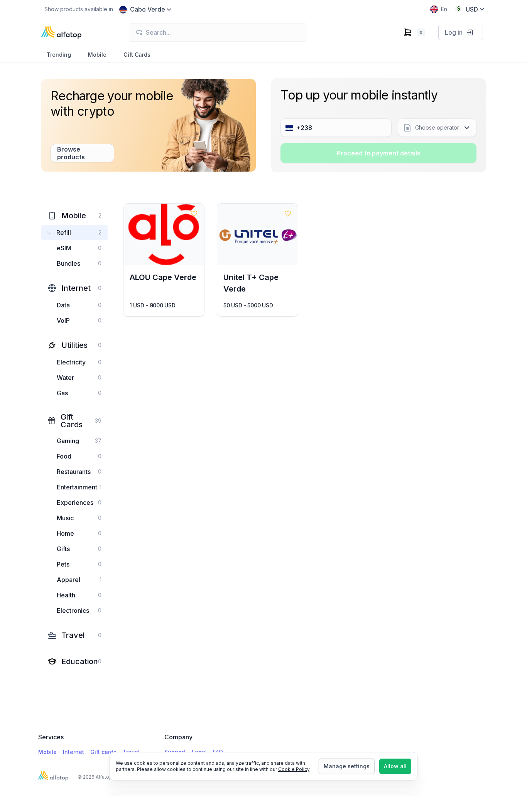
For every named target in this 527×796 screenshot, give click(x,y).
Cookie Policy (293, 769)
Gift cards (103, 752)
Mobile (47, 752)
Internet (73, 752)
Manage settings (347, 766)
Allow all (395, 766)
